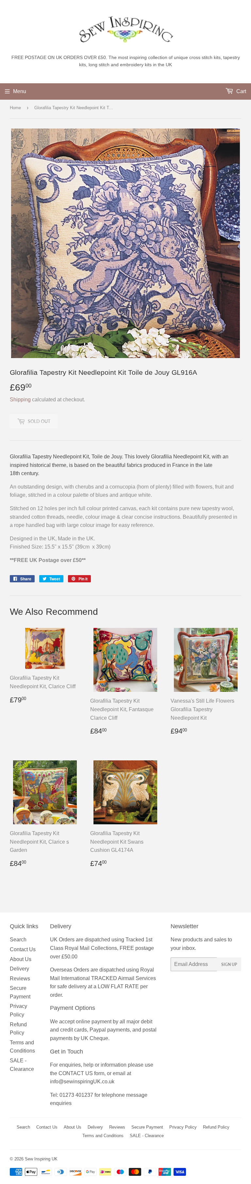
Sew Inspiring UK (41, 1158)
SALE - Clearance (147, 1135)
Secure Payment (147, 1127)
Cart (240, 91)
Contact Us (23, 949)
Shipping (20, 399)
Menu (19, 91)
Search (18, 939)
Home (15, 107)
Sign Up (229, 964)
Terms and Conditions (103, 1135)
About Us (20, 959)
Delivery (19, 969)
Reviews (20, 978)
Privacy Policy (183, 1127)
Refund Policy (216, 1127)
